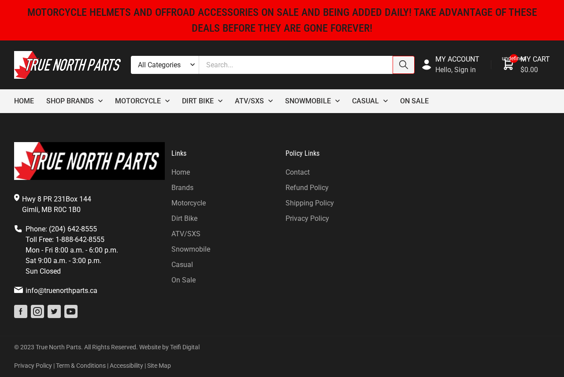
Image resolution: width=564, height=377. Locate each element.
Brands (182, 187)
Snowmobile (308, 101)
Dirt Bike (198, 101)
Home (24, 101)
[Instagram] (37, 311)
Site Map (159, 365)
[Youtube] (71, 311)
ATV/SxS (249, 101)
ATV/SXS (185, 234)
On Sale (414, 101)
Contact (298, 172)
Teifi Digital (185, 347)
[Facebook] (20, 311)
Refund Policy (307, 187)
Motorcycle (138, 101)
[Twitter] (54, 311)
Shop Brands (70, 101)
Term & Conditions (81, 365)
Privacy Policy (307, 218)
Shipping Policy (310, 203)
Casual (365, 101)
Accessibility (126, 365)
